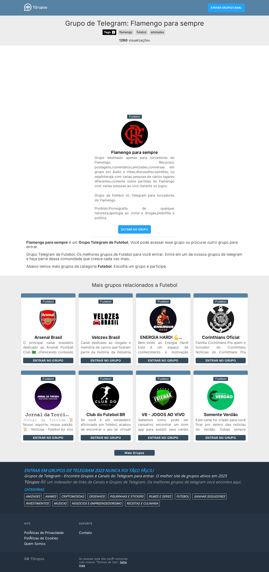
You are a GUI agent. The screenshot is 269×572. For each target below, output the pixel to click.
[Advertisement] (134, 81)
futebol (141, 32)
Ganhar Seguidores (209, 496)
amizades (157, 32)
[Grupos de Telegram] (28, 7)
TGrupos (40, 7)
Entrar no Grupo (48, 360)
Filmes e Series (160, 496)
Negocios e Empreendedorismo (96, 503)
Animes (50, 496)
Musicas (60, 503)
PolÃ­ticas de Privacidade (44, 533)
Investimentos (37, 503)
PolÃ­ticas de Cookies (41, 538)
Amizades (33, 496)
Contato (85, 533)
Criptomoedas (72, 496)
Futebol (182, 496)
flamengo (125, 32)
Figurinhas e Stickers (127, 496)
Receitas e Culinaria (142, 503)
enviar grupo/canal (226, 7)
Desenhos (97, 496)
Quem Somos (34, 543)
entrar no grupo (134, 229)
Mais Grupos (134, 453)
